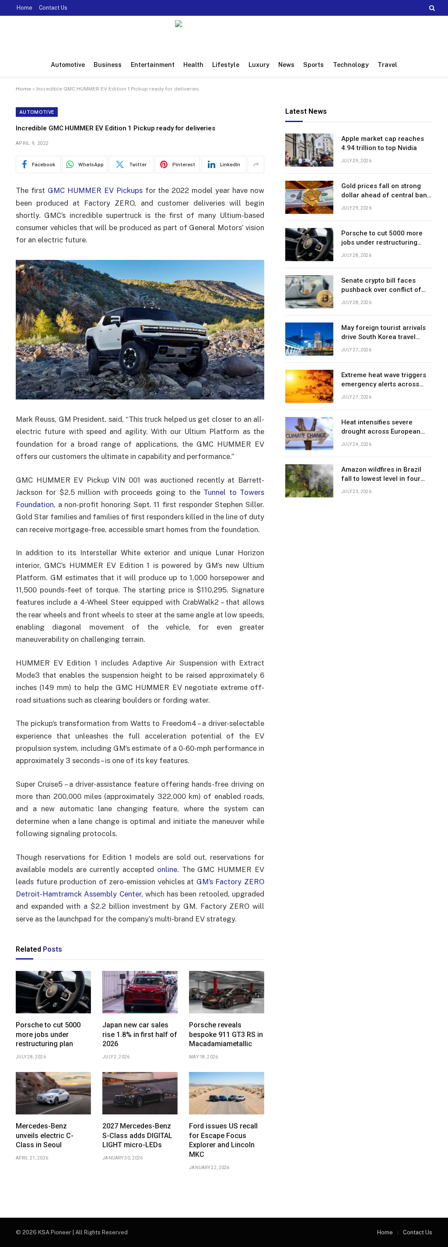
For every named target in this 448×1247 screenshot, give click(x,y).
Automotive (68, 64)
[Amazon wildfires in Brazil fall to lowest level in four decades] (309, 480)
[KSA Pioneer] (224, 34)
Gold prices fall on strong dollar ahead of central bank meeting (385, 191)
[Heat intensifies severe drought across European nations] (309, 433)
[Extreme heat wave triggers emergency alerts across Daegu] (309, 386)
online (167, 869)
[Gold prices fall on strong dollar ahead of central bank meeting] (309, 197)
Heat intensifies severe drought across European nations (380, 427)
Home (24, 8)
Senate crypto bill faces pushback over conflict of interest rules (381, 286)
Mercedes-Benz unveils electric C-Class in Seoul (45, 1135)
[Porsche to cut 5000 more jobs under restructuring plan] (53, 992)
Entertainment (153, 64)
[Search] (431, 8)
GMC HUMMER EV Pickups (95, 190)
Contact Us (53, 8)
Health (193, 64)
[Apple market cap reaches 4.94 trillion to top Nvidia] (309, 150)
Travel (387, 64)
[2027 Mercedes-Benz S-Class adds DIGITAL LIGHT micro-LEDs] (140, 1093)
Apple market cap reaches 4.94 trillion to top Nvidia (382, 143)
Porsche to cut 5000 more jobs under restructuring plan (48, 1034)
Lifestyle (225, 64)
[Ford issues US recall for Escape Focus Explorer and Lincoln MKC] (226, 1093)
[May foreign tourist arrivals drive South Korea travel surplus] (309, 339)
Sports (313, 64)
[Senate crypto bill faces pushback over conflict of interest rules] (309, 291)
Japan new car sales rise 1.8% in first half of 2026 (139, 1034)
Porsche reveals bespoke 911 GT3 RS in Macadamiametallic (226, 1034)
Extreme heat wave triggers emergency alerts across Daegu (383, 380)
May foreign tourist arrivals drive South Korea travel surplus (383, 333)
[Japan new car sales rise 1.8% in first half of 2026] (140, 992)
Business (108, 64)
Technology (351, 64)
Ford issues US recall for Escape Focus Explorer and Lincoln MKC (223, 1140)
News (286, 64)
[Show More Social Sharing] (256, 164)
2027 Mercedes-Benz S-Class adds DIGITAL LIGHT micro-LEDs (137, 1135)
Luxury (259, 64)
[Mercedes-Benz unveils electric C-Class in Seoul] (53, 1093)
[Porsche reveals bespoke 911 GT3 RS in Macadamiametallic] (226, 992)
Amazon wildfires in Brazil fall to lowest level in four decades (381, 475)
